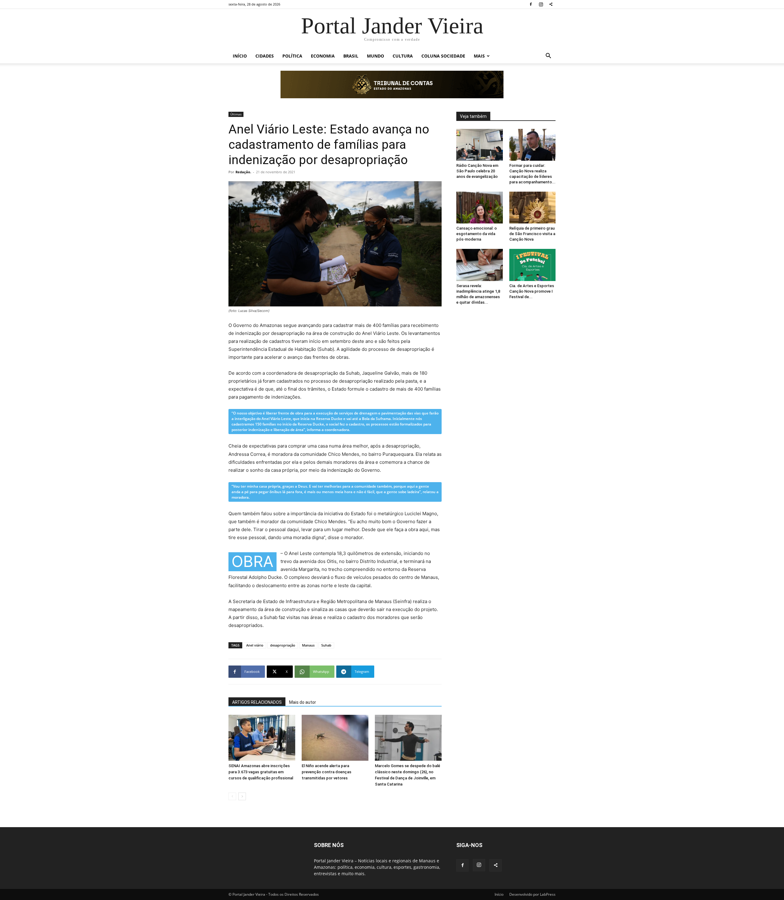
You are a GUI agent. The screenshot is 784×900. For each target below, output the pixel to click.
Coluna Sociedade (443, 56)
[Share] (551, 4)
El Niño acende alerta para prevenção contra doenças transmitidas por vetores (326, 771)
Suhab (326, 645)
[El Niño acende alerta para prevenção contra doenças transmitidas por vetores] (335, 738)
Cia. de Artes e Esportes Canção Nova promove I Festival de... (531, 291)
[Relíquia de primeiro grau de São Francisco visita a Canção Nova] (532, 207)
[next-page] (242, 796)
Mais (479, 56)
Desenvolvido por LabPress (532, 894)
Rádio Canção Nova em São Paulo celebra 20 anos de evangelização (477, 171)
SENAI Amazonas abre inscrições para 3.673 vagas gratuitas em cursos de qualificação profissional (260, 771)
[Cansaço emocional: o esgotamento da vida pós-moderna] (479, 207)
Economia (323, 56)
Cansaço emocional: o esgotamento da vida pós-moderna (476, 234)
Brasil (350, 56)
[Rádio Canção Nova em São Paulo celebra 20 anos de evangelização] (479, 145)
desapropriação (282, 645)
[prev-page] (232, 796)
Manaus (308, 645)
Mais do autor (302, 702)
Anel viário (254, 645)
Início (240, 56)
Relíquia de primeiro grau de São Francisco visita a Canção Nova (532, 234)
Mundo (375, 56)
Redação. (243, 172)
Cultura (403, 56)
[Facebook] (530, 4)
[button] (548, 56)
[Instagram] (540, 4)
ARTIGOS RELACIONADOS (257, 702)
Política (292, 56)
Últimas (236, 114)
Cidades (264, 56)
